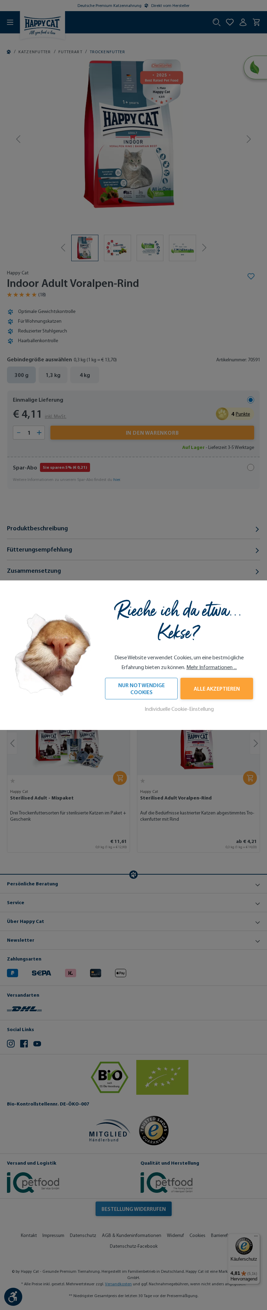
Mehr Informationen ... (211, 667)
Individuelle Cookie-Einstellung (179, 709)
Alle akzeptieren (217, 688)
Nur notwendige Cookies (141, 689)
